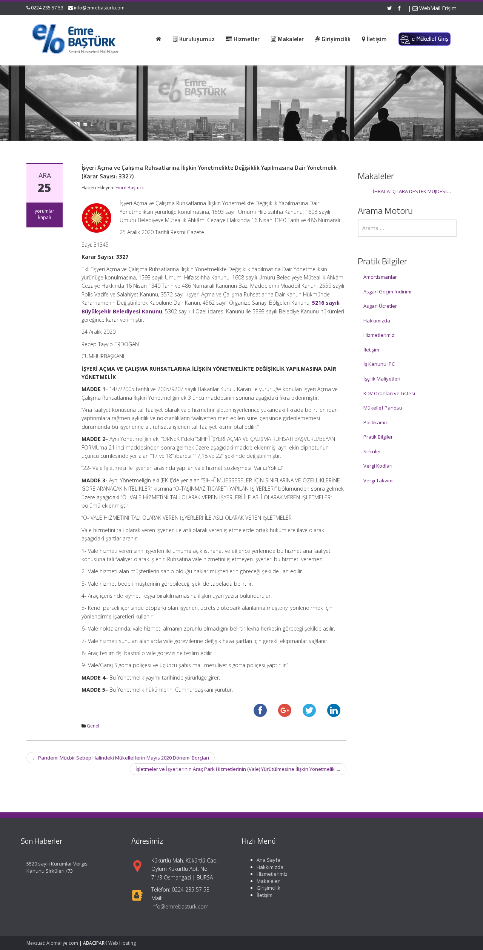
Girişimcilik (268, 888)
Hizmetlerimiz (378, 335)
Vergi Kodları (377, 465)
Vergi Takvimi (378, 480)
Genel (93, 726)
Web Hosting (122, 943)
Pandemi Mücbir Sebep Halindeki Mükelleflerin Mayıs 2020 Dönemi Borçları (120, 757)
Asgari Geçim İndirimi (387, 291)
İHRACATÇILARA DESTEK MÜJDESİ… (412, 191)
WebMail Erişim (437, 8)
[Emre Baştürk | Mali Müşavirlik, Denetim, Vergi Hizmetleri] (76, 37)
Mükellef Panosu (382, 407)
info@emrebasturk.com (99, 8)
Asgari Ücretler (380, 305)
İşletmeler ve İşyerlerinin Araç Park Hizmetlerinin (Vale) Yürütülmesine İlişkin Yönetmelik (238, 769)
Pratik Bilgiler (378, 436)
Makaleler (268, 881)
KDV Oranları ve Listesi (389, 393)
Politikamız (375, 422)
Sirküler (372, 451)
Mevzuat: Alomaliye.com (52, 943)
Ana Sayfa (268, 859)
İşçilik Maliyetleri (381, 378)
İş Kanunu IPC (379, 364)
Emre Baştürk (129, 187)
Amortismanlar (380, 276)
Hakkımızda (376, 320)
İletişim (371, 349)
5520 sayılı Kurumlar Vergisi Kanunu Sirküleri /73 (57, 867)
